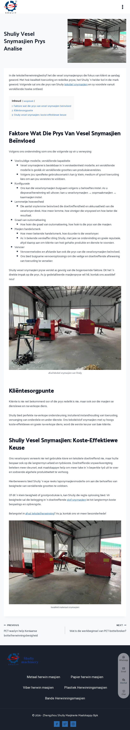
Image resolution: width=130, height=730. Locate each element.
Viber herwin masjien (38, 687)
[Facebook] (57, 724)
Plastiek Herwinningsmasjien (85, 687)
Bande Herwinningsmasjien (65, 698)
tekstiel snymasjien (76, 84)
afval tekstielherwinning (39, 513)
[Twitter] (65, 724)
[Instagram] (73, 724)
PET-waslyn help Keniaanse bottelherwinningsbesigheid (21, 630)
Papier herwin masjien (87, 677)
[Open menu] (122, 7)
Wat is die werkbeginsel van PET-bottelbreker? (98, 628)
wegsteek (28, 101)
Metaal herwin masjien (43, 677)
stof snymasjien (76, 499)
